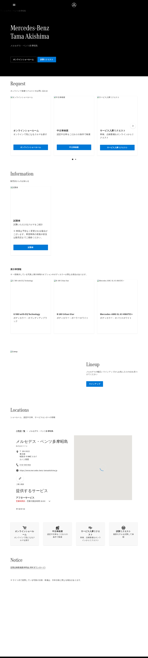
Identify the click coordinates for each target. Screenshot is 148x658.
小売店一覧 (20, 431)
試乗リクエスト (46, 59)
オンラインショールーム (23, 59)
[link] (24, 459)
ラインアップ (94, 384)
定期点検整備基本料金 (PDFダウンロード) (27, 567)
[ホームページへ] (74, 5)
